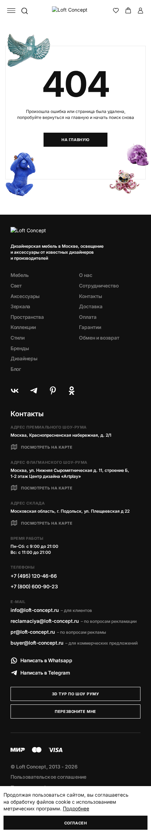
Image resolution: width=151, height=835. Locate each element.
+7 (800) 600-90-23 (34, 586)
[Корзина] (128, 10)
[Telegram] (33, 390)
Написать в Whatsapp (46, 660)
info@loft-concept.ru (35, 610)
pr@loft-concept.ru (33, 632)
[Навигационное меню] (11, 10)
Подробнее (76, 808)
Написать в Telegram (45, 673)
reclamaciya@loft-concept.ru (45, 621)
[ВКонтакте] (15, 390)
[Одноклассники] (71, 390)
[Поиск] (24, 10)
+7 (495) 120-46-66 (34, 576)
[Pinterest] (52, 390)
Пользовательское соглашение (48, 777)
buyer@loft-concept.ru (37, 643)
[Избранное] (115, 10)
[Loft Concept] (75, 10)
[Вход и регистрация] (140, 10)
